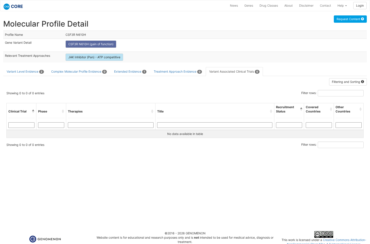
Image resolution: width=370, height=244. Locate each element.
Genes (248, 5)
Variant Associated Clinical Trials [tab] (233, 71)
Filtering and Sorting (346, 82)
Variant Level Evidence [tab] (24, 71)
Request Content (349, 19)
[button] (33, 111)
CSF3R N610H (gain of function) (90, 44)
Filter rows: (308, 93)
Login (360, 5)
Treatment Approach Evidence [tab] (177, 71)
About (288, 5)
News (234, 5)
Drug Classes (269, 5)
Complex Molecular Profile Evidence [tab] (78, 71)
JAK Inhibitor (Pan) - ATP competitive (94, 57)
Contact (325, 5)
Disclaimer (306, 5)
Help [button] (341, 5)
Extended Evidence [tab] (129, 71)
